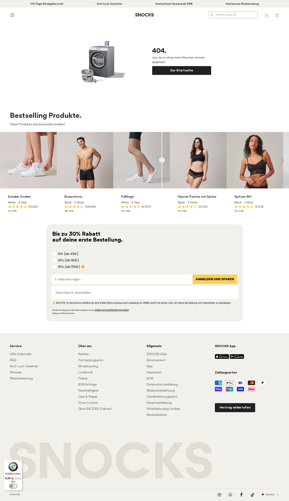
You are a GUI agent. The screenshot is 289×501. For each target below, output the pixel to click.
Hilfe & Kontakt (21, 354)
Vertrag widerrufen (235, 407)
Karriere (83, 354)
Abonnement (156, 360)
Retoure (15, 372)
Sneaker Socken (19, 196)
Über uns (85, 346)
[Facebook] (241, 495)
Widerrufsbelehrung (160, 390)
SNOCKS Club (156, 354)
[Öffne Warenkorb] (277, 15)
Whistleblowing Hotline (163, 409)
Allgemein (154, 346)
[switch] (13, 486)
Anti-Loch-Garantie (24, 366)
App (149, 366)
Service (16, 346)
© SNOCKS (15, 495)
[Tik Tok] (252, 495)
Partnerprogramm (90, 360)
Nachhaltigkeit (88, 390)
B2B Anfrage (87, 384)
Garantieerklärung (159, 403)
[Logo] (144, 14)
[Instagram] (219, 495)
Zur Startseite (181, 70)
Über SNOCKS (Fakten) (95, 409)
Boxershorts (73, 196)
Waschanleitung (21, 378)
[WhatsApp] (230, 495)
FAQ (13, 360)
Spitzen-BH (242, 196)
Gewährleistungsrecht (162, 396)
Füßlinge (127, 196)
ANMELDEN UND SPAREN (215, 279)
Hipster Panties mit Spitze (197, 196)
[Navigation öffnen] (12, 15)
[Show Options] (233, 292)
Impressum (154, 372)
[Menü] (19, 462)
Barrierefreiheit (156, 415)
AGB (149, 378)
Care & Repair (88, 396)
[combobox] (143, 292)
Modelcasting (88, 366)
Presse (82, 378)
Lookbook (85, 372)
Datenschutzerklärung (162, 384)
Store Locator (88, 403)
